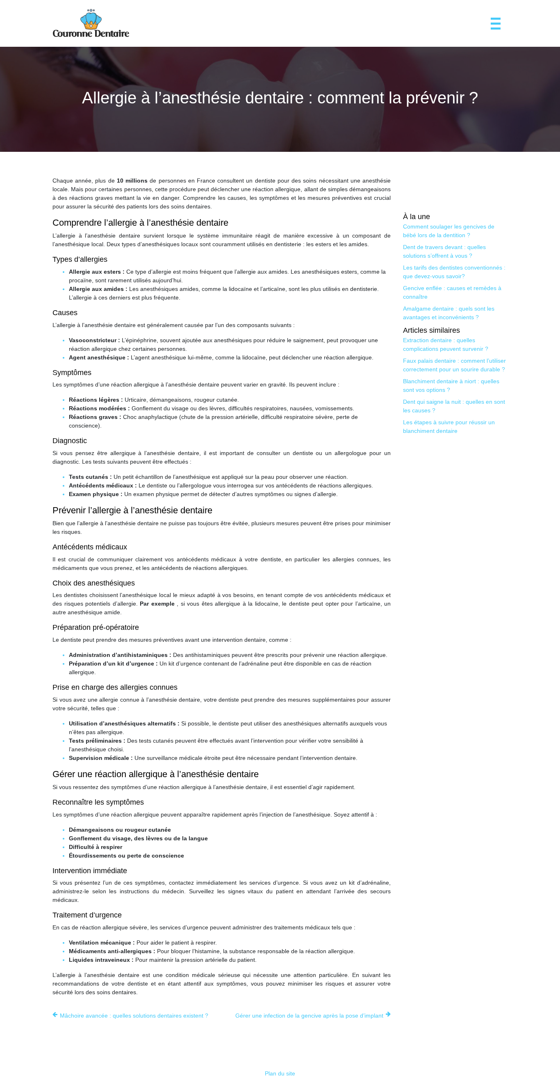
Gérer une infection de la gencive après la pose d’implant (309, 1015)
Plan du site (280, 1073)
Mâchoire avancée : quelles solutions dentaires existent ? (134, 1015)
